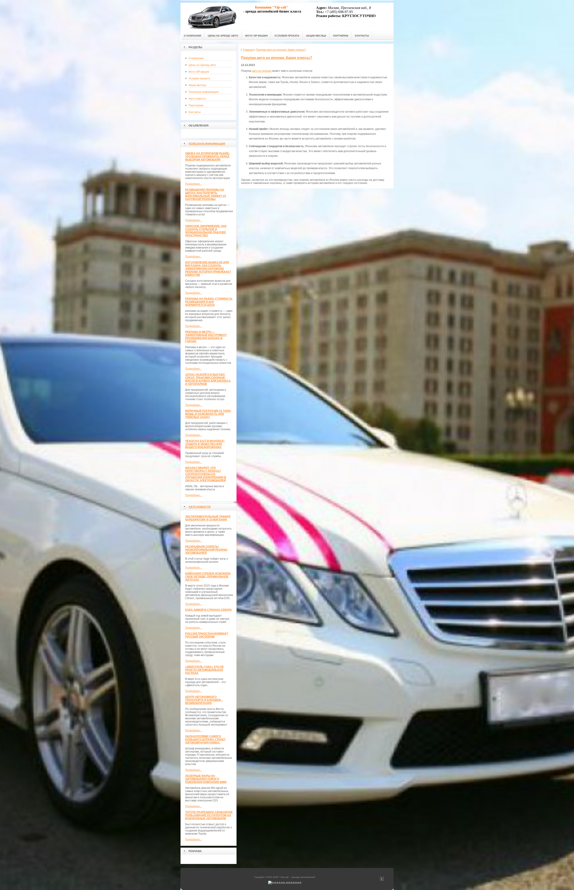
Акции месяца (197, 85)
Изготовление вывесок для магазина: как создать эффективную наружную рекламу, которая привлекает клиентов (208, 269)
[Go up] (382, 880)
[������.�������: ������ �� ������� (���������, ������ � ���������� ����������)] (285, 882)
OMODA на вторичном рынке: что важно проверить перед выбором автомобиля (207, 156)
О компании (196, 58)
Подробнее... (193, 183)
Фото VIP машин (199, 71)
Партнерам (196, 105)
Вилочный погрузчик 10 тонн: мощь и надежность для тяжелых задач (208, 414)
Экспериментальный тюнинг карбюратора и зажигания (208, 518)
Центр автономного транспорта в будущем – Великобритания (204, 700)
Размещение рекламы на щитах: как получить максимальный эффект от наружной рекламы (205, 194)
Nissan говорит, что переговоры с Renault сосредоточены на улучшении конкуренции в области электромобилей (205, 474)
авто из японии (262, 70)
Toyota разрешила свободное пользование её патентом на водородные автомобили (209, 815)
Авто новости (197, 98)
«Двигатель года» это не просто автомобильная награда (204, 670)
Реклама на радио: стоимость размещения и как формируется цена (209, 302)
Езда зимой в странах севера (208, 609)
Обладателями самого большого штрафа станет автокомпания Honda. (205, 739)
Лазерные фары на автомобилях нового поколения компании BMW (205, 779)
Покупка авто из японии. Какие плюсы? (276, 58)
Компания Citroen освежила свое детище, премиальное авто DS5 (208, 576)
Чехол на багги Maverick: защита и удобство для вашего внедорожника (205, 444)
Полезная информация (204, 92)
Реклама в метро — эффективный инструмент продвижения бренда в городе (206, 336)
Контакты (195, 112)
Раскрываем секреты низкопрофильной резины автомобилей (206, 549)
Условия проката (199, 78)
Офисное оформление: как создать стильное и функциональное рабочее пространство (205, 231)
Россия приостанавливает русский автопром (206, 635)
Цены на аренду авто (202, 65)
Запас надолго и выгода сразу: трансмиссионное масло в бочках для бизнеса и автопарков (208, 379)
